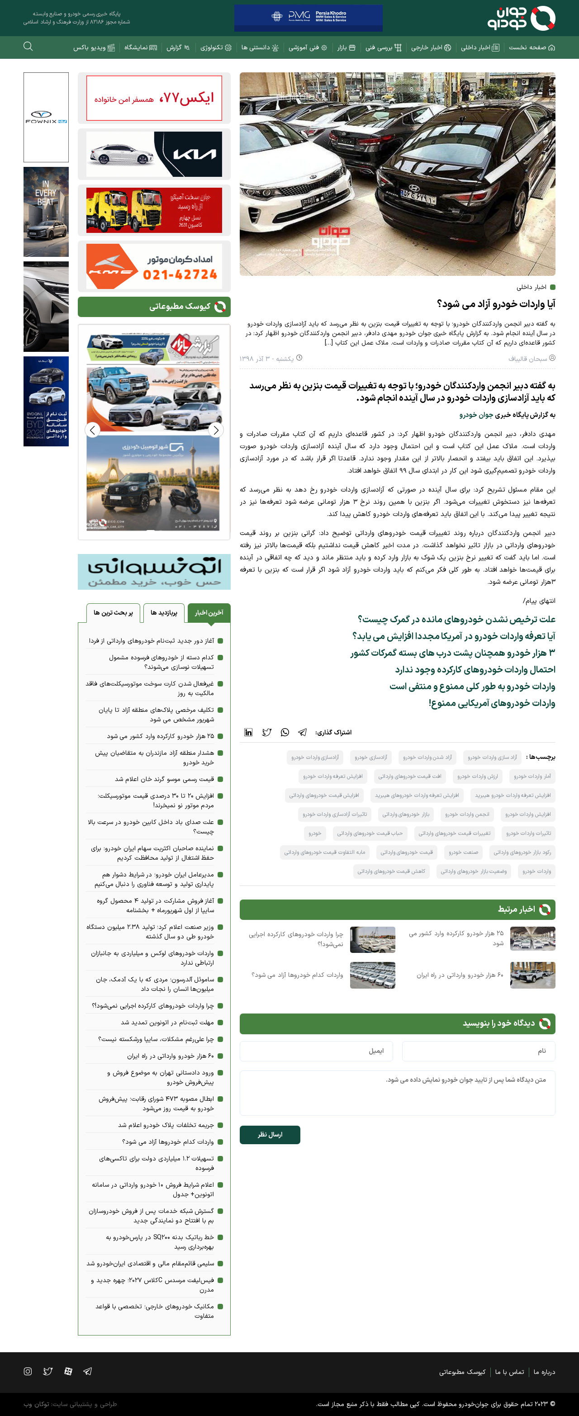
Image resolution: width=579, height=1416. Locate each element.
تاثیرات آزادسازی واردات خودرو (335, 814)
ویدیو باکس (89, 47)
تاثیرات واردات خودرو (528, 833)
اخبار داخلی (476, 47)
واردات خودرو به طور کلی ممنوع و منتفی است (472, 687)
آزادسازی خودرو (371, 757)
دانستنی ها (256, 47)
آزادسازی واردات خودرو (315, 757)
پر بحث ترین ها (113, 613)
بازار (342, 47)
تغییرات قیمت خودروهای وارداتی (454, 833)
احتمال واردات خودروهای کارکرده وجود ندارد (475, 670)
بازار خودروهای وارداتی (406, 814)
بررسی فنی (379, 47)
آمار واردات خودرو (532, 776)
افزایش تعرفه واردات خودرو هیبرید (513, 795)
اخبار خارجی (426, 47)
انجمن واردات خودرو (467, 814)
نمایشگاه (136, 47)
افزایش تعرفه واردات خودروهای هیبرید (417, 795)
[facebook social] (72, 1371)
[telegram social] (92, 1371)
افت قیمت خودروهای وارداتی (410, 776)
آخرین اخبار (209, 613)
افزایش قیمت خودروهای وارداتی (324, 795)
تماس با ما (509, 1372)
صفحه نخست (527, 47)
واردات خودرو (536, 871)
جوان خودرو (477, 415)
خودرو (315, 833)
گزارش (174, 47)
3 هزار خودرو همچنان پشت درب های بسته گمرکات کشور (452, 653)
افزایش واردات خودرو (528, 814)
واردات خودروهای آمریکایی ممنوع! (492, 703)
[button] (92, 430)
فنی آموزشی (304, 47)
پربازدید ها (164, 613)
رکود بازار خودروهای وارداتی (522, 852)
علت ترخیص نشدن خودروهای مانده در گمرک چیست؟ (456, 620)
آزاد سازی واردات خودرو (492, 757)
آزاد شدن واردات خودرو (427, 757)
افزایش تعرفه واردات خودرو (333, 776)
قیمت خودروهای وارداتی (407, 852)
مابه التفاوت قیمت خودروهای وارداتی (325, 852)
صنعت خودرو (463, 852)
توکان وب (36, 1404)
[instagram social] (32, 1371)
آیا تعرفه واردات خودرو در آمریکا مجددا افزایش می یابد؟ (453, 637)
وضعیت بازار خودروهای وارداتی (474, 871)
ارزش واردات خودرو (477, 776)
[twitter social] (52, 1371)
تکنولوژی (211, 47)
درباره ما (544, 1372)
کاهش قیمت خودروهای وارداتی (391, 871)
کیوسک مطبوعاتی (462, 1372)
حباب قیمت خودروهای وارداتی (370, 833)
